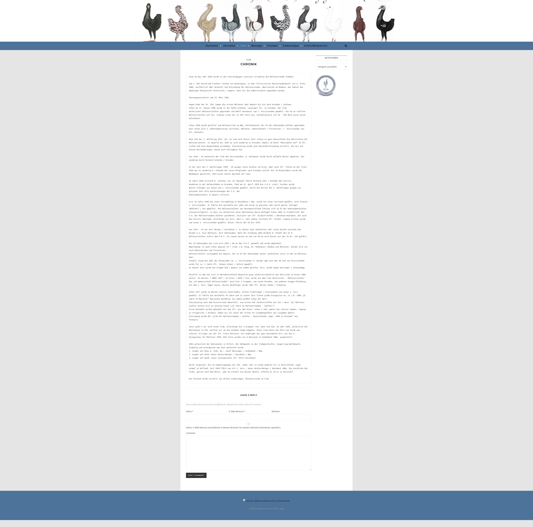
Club (243, 45)
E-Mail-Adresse (237, 411)
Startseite (212, 45)
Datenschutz (273, 508)
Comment (190, 433)
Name (189, 411)
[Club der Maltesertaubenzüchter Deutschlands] (266, 21)
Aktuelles (229, 45)
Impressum (261, 508)
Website (276, 411)
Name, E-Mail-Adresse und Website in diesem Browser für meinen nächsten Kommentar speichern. (233, 427)
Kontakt (272, 45)
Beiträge (256, 45)
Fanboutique (291, 45)
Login (281, 508)
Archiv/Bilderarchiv (316, 45)
